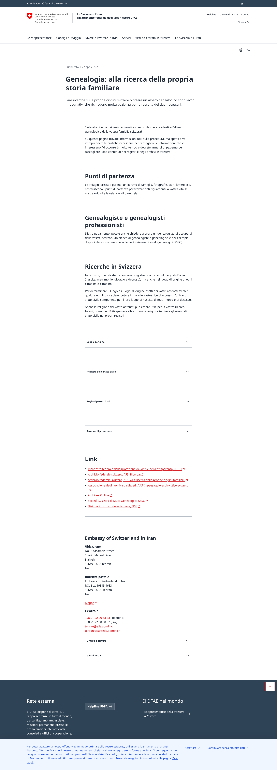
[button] (39, 37)
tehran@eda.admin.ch (99, 626)
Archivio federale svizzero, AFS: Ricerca (114, 474)
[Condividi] (248, 49)
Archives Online (98, 495)
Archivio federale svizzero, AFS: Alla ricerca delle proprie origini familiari (136, 480)
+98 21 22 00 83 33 (97, 618)
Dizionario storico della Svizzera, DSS (112, 506)
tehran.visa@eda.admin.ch (102, 631)
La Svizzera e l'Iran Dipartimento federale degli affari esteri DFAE (107, 15)
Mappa (89, 603)
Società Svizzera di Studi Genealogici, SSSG (116, 501)
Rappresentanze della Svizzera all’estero (164, 714)
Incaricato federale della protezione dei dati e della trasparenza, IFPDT (135, 469)
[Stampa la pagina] (240, 49)
